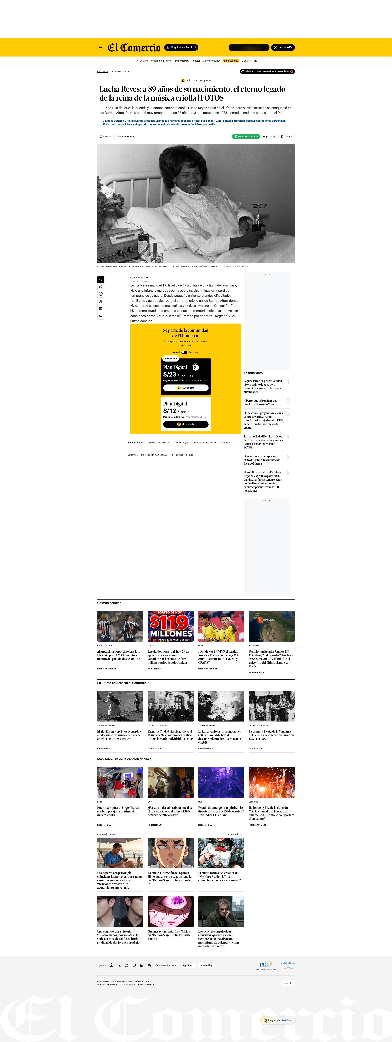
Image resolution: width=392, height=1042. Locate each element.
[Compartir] (100, 279)
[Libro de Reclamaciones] (288, 965)
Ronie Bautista (256, 672)
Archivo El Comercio (106, 725)
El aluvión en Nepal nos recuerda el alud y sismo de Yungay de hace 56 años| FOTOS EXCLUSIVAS (119, 735)
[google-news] (149, 965)
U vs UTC (247, 60)
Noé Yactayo (154, 668)
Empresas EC (231, 60)
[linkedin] (141, 965)
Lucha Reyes (182, 442)
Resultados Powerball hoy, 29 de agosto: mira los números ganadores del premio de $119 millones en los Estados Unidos (168, 656)
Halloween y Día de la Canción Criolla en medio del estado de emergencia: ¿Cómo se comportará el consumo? (271, 813)
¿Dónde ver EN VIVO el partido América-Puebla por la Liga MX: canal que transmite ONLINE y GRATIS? (218, 656)
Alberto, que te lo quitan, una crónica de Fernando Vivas (260, 402)
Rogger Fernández (106, 668)
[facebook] (111, 965)
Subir (285, 983)
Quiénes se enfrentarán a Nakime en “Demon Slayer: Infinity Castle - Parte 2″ (170, 935)
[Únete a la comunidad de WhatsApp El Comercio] (246, 136)
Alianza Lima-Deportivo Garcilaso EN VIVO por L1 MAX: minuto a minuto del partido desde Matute (118, 655)
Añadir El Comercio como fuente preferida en (267, 71)
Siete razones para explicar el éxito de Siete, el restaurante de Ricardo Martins (262, 459)
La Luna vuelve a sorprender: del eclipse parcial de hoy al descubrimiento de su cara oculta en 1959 (219, 736)
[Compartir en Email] (100, 308)
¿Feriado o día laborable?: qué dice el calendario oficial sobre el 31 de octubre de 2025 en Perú (170, 811)
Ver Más (226, 442)
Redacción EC (104, 825)
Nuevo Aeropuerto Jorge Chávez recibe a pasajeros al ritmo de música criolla (118, 811)
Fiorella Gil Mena (257, 825)
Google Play (206, 965)
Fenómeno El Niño (161, 60)
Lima (99, 802)
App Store (187, 965)
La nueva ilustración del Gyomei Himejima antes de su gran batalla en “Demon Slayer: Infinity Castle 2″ (170, 878)
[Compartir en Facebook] (100, 294)
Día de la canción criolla (158, 442)
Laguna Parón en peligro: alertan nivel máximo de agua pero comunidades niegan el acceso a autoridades (263, 386)
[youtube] (134, 965)
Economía (253, 802)
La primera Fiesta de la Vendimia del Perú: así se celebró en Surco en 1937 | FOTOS (271, 735)
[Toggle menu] (100, 47)
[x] (119, 965)
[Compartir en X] (100, 301)
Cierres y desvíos (211, 60)
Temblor (195, 60)
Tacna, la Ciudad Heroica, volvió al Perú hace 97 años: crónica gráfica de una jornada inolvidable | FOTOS (263, 441)
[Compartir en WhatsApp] (100, 286)
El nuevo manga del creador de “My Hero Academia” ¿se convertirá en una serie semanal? (219, 876)
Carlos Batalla (141, 277)
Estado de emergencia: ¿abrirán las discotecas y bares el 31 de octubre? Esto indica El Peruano (221, 811)
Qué (150, 802)
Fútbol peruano (104, 645)
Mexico (201, 645)
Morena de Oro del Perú (205, 442)
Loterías (152, 645)
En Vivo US (254, 645)
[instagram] (126, 965)
